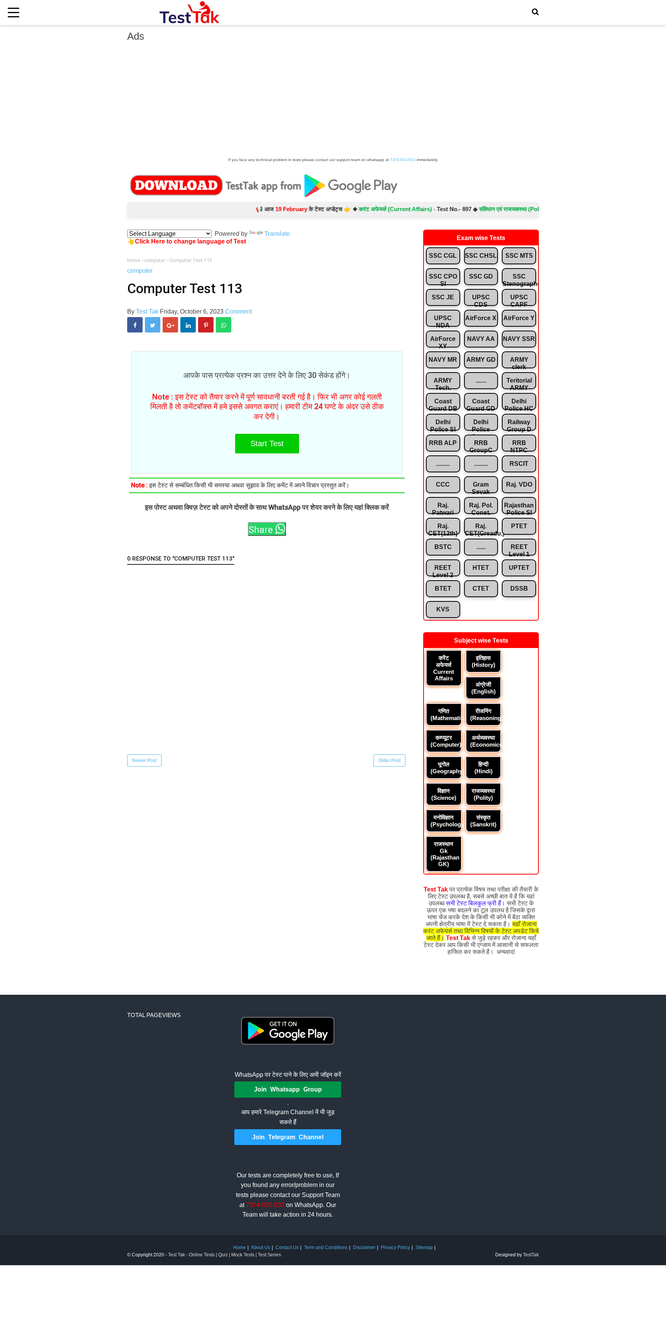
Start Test (267, 443)
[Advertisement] (333, 102)
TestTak (531, 1255)
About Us (260, 1247)
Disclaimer (364, 1247)
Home (239, 1247)
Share (262, 529)
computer (140, 270)
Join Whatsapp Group (288, 1089)
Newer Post (144, 760)
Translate (277, 233)
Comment (238, 311)
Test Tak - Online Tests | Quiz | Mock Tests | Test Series (224, 1255)
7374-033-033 (402, 160)
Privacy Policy (395, 1247)
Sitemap (424, 1247)
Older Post (389, 760)
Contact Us (287, 1247)
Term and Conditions (326, 1247)
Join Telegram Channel (287, 1137)
